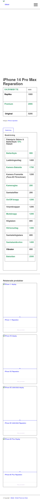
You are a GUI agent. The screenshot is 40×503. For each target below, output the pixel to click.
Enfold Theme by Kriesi (21, 498)
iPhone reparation (13, 120)
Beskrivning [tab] (8, 130)
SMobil (12, 498)
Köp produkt (21, 330)
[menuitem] (34, 4)
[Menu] (34, 4)
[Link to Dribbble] (32, 500)
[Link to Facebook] (35, 500)
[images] (16, 4)
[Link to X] (28, 500)
